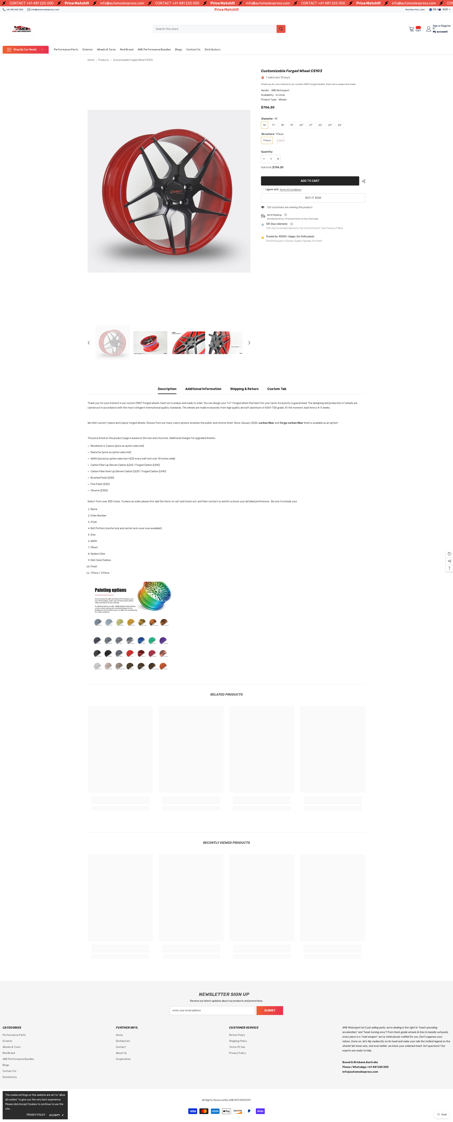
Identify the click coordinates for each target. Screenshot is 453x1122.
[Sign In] (428, 28)
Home (91, 60)
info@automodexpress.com (122, 3)
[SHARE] (362, 181)
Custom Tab (276, 389)
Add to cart (310, 181)
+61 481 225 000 (39, 3)
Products (103, 60)
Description (167, 389)
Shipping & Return (244, 389)
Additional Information (203, 389)
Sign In (435, 27)
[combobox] (215, 29)
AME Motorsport (280, 90)
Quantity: (267, 151)
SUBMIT (270, 1010)
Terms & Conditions (290, 189)
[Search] (219, 29)
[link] (120, 802)
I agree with (272, 189)
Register (446, 26)
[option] (169, 191)
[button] (88, 342)
